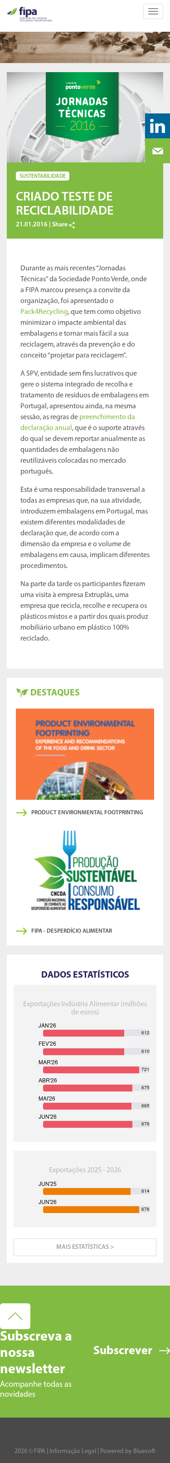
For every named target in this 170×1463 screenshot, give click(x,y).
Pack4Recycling (44, 312)
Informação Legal (72, 1451)
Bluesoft (144, 1451)
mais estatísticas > (85, 1247)
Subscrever (122, 1351)
